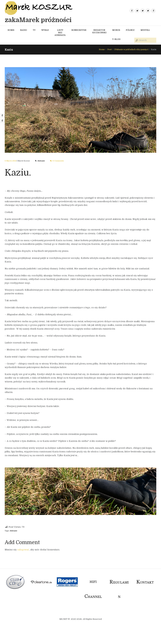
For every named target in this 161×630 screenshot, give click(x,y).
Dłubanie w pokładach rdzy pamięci (131, 49)
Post (109, 49)
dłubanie (41, 161)
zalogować (23, 549)
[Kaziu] (80, 110)
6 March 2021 (10, 161)
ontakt (145, 582)
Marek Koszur (24, 161)
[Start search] (136, 40)
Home (102, 49)
